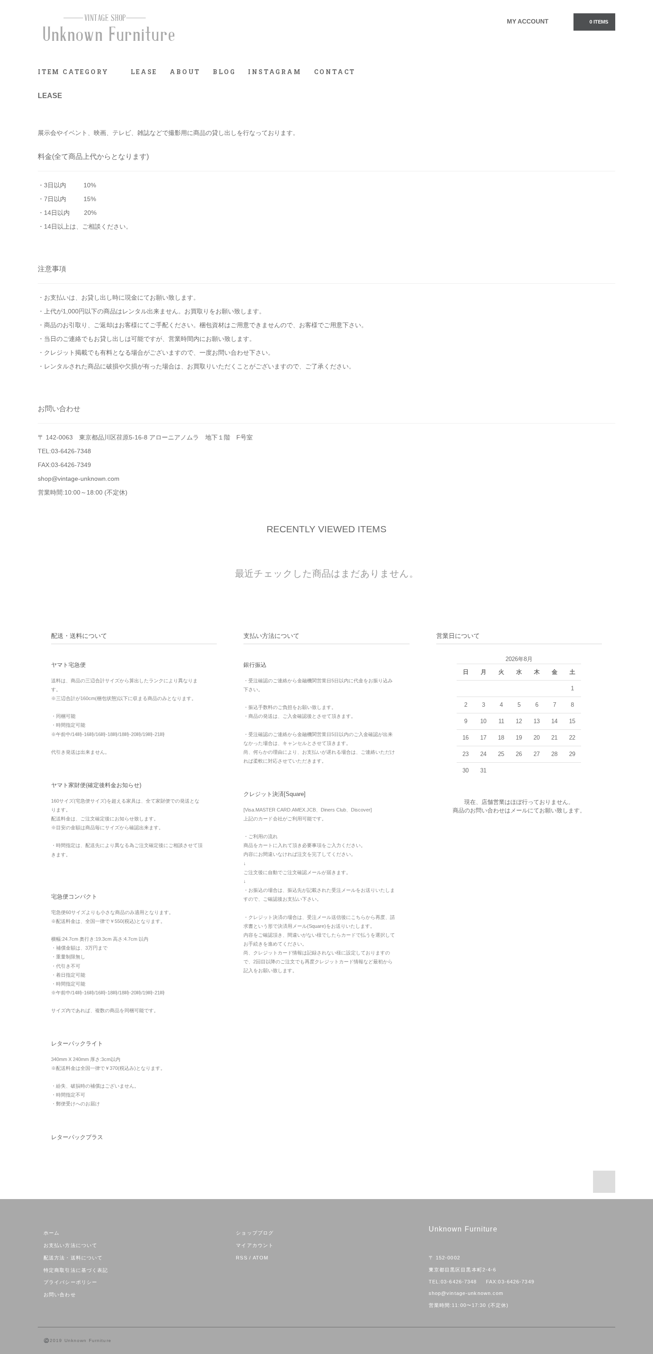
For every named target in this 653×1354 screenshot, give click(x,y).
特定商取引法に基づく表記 (76, 1270)
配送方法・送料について (73, 1257)
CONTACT (335, 71)
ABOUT (185, 71)
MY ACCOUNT (528, 21)
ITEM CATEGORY (74, 71)
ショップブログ (255, 1232)
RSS (241, 1257)
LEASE (144, 71)
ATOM (260, 1257)
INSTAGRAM (274, 71)
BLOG (224, 71)
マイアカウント (255, 1245)
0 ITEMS (598, 21)
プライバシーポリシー (70, 1282)
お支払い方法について (70, 1245)
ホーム (52, 1232)
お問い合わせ (60, 1294)
